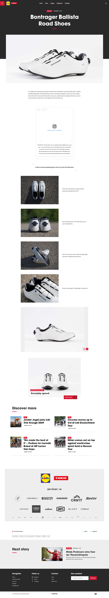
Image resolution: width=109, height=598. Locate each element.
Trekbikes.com (15, 585)
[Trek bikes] (54, 593)
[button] (87, 349)
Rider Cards (54, 581)
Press (52, 577)
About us (14, 581)
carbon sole (22, 536)
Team (46, 3)
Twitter (35, 579)
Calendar (67, 3)
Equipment (59, 3)
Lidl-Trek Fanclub (16, 579)
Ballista (44, 536)
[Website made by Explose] (96, 594)
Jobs (52, 579)
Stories (52, 3)
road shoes (15, 536)
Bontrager (38, 536)
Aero (48, 536)
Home (41, 3)
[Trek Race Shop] (11, 3)
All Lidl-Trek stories (18, 531)
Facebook (94, 531)
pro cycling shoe (30, 536)
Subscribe (93, 578)
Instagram (36, 577)
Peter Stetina (48, 156)
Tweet (85, 531)
